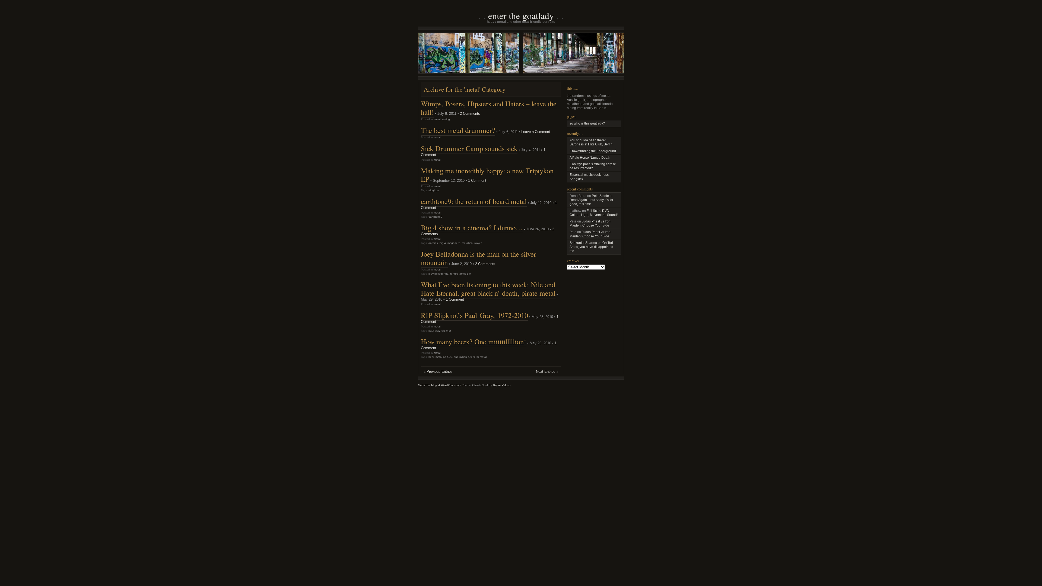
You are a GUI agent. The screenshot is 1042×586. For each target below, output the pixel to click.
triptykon (433, 190)
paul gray (434, 330)
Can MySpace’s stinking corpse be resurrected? (593, 166)
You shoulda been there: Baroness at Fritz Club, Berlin (591, 142)
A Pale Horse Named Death (590, 158)
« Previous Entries (438, 372)
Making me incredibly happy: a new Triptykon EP (487, 175)
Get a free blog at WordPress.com (439, 385)
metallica (467, 242)
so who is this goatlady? (587, 123)
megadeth (453, 242)
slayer (478, 242)
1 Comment (477, 181)
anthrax (433, 242)
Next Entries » (547, 372)
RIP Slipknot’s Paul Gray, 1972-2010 (474, 315)
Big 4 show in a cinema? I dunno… (472, 228)
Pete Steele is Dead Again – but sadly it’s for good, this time (591, 200)
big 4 (443, 242)
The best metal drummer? (458, 130)
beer (431, 356)
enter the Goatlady (521, 15)
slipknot (446, 330)
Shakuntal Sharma (583, 243)
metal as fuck (444, 356)
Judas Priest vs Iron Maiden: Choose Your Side (590, 223)
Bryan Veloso (501, 385)
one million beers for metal (470, 356)
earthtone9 (435, 216)
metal (437, 119)
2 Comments (470, 114)
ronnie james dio (460, 273)
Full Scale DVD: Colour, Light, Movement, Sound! (594, 213)
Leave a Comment (535, 132)
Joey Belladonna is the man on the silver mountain (478, 258)
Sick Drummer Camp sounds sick (469, 148)
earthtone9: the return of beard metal (474, 201)
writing (446, 119)
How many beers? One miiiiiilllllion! (473, 341)
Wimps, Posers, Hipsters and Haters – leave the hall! (489, 108)
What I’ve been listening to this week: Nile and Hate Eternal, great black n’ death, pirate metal (488, 289)
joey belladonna (438, 273)
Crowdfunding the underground (593, 151)
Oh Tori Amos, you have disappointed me (591, 247)
